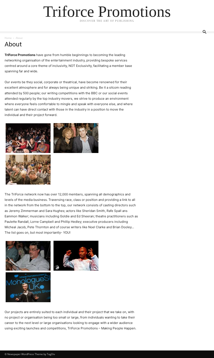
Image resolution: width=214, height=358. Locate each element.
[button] (204, 32)
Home (8, 38)
